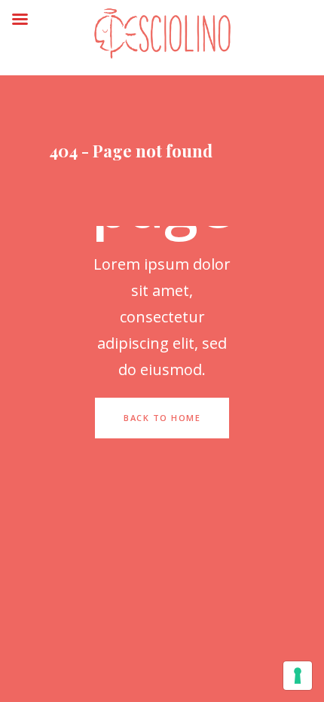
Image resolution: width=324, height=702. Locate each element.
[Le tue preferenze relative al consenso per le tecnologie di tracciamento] (297, 675)
